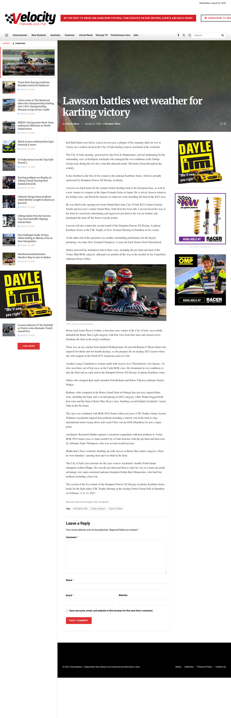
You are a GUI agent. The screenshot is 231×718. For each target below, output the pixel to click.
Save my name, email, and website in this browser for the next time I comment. (111, 610)
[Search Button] (223, 35)
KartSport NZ (80, 508)
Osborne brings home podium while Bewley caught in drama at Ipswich (36, 199)
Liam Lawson (98, 508)
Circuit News (86, 35)
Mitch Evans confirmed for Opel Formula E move (35, 143)
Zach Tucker (115, 508)
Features (69, 35)
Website (123, 595)
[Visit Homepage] (30, 18)
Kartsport (109, 123)
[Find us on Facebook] (178, 35)
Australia (55, 35)
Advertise (189, 666)
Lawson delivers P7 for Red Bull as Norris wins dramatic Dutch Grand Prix (35, 328)
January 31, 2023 (93, 123)
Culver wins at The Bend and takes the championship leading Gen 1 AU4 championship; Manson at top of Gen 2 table (36, 105)
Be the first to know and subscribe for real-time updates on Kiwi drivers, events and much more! (128, 18)
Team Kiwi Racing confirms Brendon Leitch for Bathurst (34, 84)
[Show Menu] (6, 35)
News (117, 123)
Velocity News (72, 123)
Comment (72, 537)
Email (70, 595)
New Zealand (39, 35)
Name (70, 580)
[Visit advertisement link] (28, 294)
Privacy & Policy (204, 666)
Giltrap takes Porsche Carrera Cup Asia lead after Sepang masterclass (34, 218)
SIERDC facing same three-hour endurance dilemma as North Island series (36, 125)
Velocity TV (102, 35)
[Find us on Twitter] (183, 35)
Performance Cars (120, 35)
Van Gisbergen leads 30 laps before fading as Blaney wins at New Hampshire (35, 238)
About (178, 666)
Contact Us (220, 666)
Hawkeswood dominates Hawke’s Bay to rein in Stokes (34, 256)
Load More (29, 346)
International (20, 35)
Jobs (135, 35)
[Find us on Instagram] (190, 35)
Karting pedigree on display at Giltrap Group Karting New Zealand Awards (34, 180)
